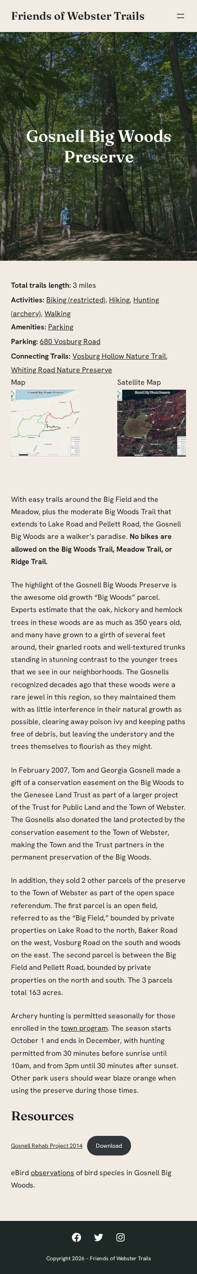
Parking (60, 327)
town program (84, 1028)
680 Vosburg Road (70, 341)
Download (109, 1146)
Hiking (119, 300)
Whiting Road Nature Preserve (61, 370)
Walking (57, 313)
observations (52, 1172)
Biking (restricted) (75, 300)
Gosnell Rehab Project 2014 (46, 1146)
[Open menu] (180, 16)
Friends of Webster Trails (78, 15)
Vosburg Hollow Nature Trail (119, 356)
